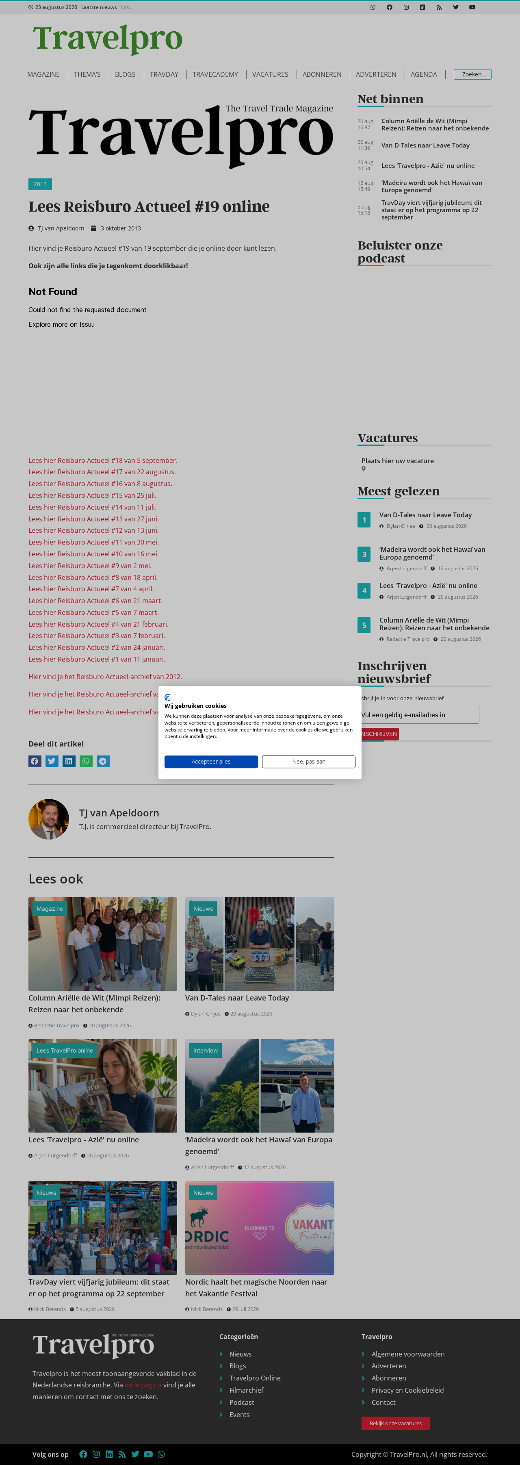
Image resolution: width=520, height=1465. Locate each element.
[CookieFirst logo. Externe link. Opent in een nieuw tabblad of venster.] (168, 697)
